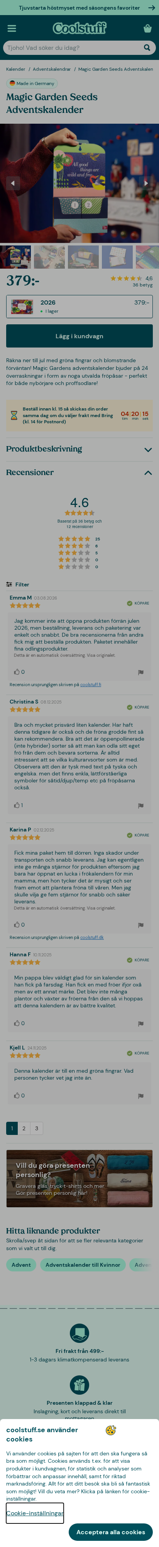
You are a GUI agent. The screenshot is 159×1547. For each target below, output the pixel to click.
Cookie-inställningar (35, 1513)
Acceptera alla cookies (110, 1532)
